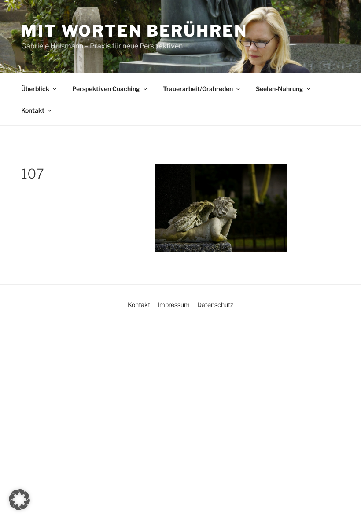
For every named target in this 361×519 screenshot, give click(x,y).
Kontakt (32, 110)
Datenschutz (215, 304)
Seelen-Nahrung (279, 88)
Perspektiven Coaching (106, 88)
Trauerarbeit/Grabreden (198, 88)
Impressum (174, 304)
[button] (19, 499)
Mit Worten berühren (134, 30)
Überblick (35, 88)
